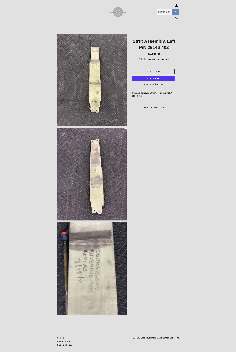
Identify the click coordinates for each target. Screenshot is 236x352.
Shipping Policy (64, 345)
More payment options (153, 84)
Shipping (143, 59)
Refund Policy (63, 341)
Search (60, 338)
